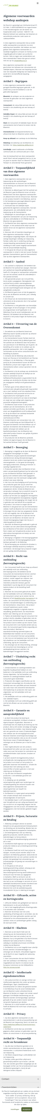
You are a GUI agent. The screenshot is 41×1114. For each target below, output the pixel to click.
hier (29, 1093)
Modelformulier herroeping (24, 598)
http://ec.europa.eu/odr (11, 967)
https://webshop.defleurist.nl (23, 145)
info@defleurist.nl (20, 61)
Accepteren (27, 1109)
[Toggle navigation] (37, 3)
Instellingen (15, 1109)
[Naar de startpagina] (11, 5)
